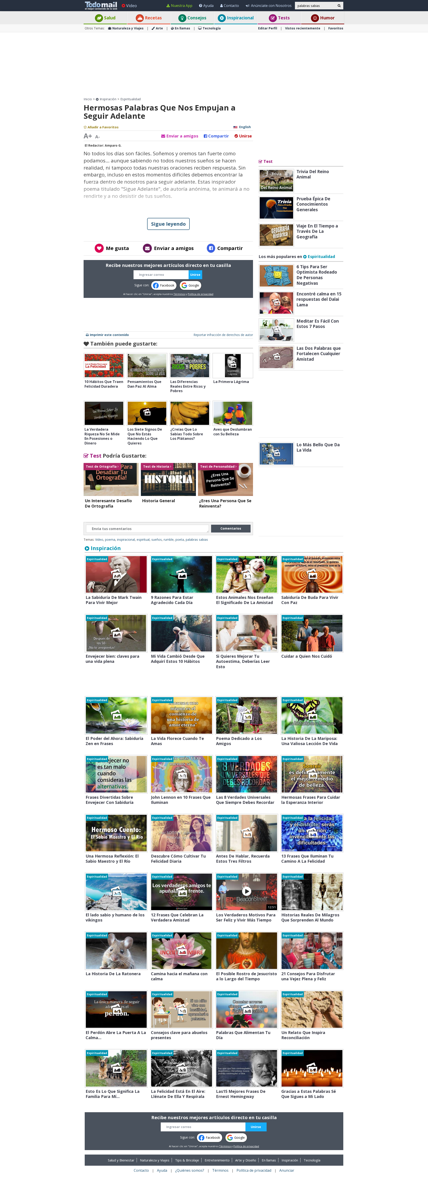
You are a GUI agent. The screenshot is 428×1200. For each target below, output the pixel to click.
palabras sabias (197, 539)
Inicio (88, 99)
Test (94, 455)
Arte (159, 28)
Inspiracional (240, 18)
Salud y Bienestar (121, 1160)
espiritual (143, 539)
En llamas (182, 28)
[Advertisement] (214, 64)
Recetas (153, 18)
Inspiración (107, 99)
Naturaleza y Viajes (128, 28)
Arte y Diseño (245, 1160)
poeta (179, 539)
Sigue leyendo (168, 223)
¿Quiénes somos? (189, 1170)
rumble (169, 539)
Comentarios (230, 528)
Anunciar (286, 1170)
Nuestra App (181, 5)
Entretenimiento (217, 1160)
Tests (283, 18)
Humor (327, 18)
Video (131, 5)
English (245, 127)
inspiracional (126, 539)
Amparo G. (113, 145)
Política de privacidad (200, 294)
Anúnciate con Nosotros (271, 5)
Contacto (231, 5)
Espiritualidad (130, 99)
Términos (179, 294)
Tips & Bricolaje (187, 1160)
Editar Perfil (267, 28)
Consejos (196, 18)
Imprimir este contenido (109, 335)
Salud (109, 18)
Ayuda (208, 5)
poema (110, 539)
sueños (156, 539)
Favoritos (335, 28)
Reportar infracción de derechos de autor (223, 335)
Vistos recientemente (302, 28)
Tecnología (212, 28)
